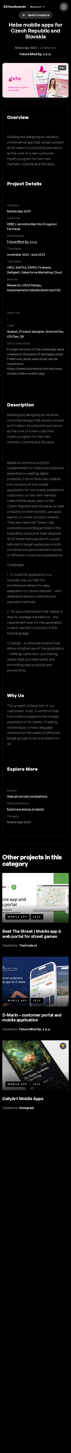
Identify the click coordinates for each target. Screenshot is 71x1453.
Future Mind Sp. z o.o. (22, 242)
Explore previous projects (25, 809)
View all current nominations (27, 796)
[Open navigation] (64, 6)
